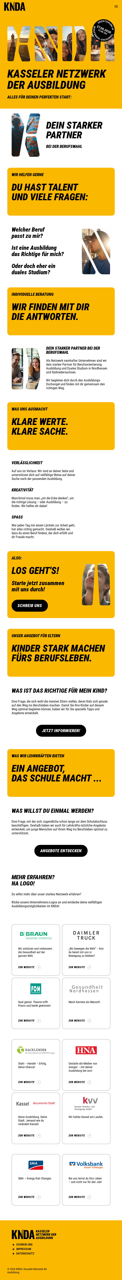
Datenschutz (25, 1253)
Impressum (23, 1249)
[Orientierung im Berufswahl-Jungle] (103, 30)
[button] (116, 6)
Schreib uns (24, 1244)
